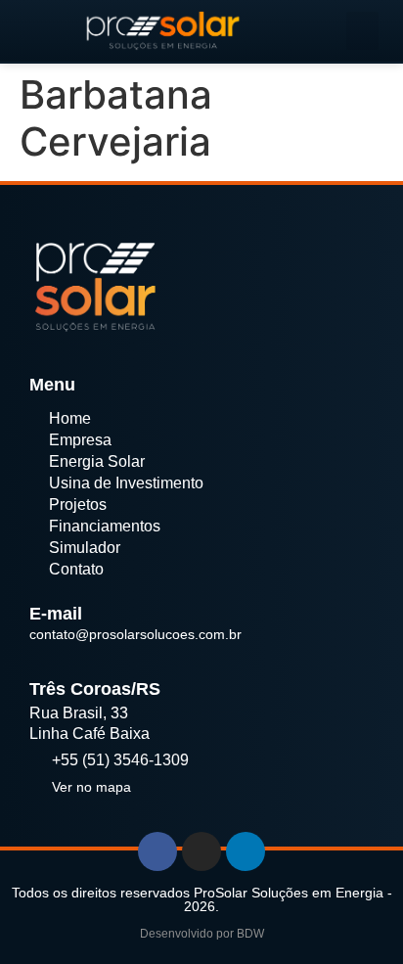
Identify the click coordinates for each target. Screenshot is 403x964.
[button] (362, 31)
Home (70, 418)
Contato (76, 569)
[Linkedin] (245, 851)
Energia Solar (97, 461)
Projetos (78, 504)
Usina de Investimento (126, 483)
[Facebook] (157, 851)
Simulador (84, 547)
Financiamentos (104, 526)
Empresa (80, 440)
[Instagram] (201, 851)
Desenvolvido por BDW (202, 934)
